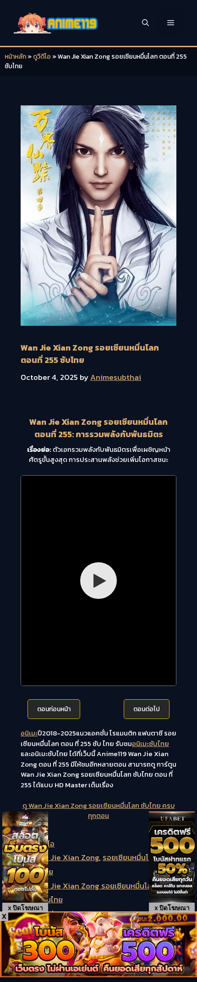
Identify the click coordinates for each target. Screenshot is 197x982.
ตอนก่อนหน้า (54, 709)
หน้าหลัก (15, 56)
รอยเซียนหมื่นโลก (130, 857)
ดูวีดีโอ (42, 56)
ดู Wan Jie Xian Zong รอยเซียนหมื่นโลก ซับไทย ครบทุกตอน (98, 810)
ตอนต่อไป (146, 709)
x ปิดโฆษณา (25, 907)
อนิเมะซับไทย (150, 743)
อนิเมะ (29, 733)
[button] (145, 23)
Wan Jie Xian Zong (66, 857)
